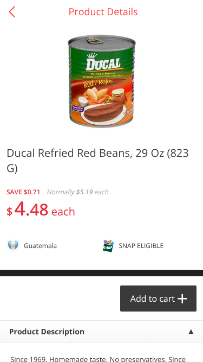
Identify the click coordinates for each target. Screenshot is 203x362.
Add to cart (152, 298)
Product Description (46, 332)
